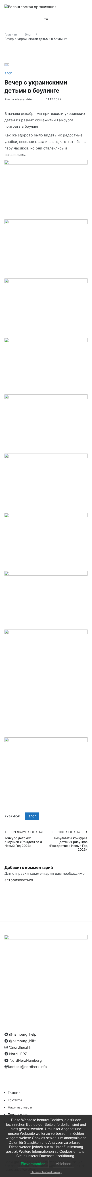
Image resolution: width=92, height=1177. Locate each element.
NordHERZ (17, 1054)
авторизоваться (18, 880)
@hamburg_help (22, 1034)
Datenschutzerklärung (46, 1172)
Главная (14, 1093)
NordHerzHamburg (25, 1060)
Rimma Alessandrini (18, 99)
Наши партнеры (20, 1107)
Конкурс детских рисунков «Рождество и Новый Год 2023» (23, 839)
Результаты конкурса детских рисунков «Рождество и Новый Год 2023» (68, 840)
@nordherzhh (19, 1047)
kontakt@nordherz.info (27, 1066)
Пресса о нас (18, 1114)
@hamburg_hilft (22, 1041)
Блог (8, 73)
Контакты (15, 1100)
